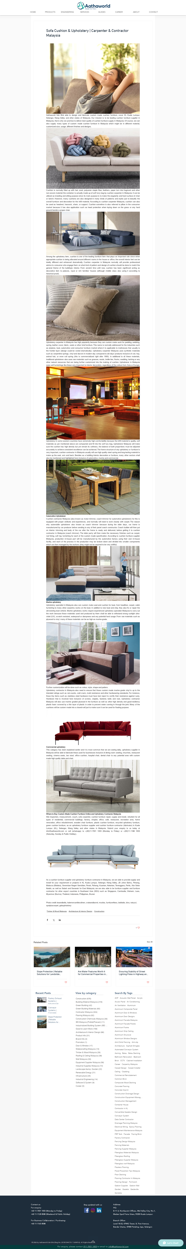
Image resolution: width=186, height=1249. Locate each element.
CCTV (122, 1061)
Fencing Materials (122, 1145)
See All (149, 942)
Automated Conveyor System (126, 1049)
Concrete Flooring (122, 1086)
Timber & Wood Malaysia (57, 911)
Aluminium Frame (122, 1027)
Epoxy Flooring (135, 1127)
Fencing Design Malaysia (125, 1141)
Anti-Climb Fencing (122, 1042)
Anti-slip (135, 1042)
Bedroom (137, 1057)
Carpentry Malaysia (130, 1064)
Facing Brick (136, 1134)
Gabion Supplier (121, 1186)
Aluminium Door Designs (125, 1016)
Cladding (125, 1072)
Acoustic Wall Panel (128, 998)
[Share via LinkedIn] (60, 920)
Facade (127, 1134)
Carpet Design (121, 1068)
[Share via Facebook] (47, 920)
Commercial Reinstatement (126, 1075)
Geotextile (134, 1189)
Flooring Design (121, 1182)
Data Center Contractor (124, 1119)
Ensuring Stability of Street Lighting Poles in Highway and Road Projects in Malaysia (133, 973)
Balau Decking (134, 1053)
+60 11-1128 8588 (38, 1214)
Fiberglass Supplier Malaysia (126, 1160)
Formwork (133, 1182)
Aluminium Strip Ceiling (124, 1031)
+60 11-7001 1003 (38, 1211)
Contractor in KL (121, 1108)
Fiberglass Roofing (122, 1156)
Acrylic (140, 998)
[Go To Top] (93, 1241)
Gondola (118, 1193)
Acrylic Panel (120, 1002)
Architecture (120, 1046)
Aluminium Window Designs (126, 1038)
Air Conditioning (133, 1002)
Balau (124, 1053)
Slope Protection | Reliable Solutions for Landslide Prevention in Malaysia (49, 973)
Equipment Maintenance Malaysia (128, 1130)
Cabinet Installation (134, 1061)
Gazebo (125, 1189)
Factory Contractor (122, 1138)
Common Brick (121, 1079)
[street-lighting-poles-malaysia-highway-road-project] (134, 957)
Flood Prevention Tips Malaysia (127, 1171)
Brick (117, 1061)
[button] (50, 12)
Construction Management (125, 1101)
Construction (99, 911)
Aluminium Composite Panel (126, 1009)
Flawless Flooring (122, 1167)
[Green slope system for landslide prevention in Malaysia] (52, 957)
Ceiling (117, 1072)
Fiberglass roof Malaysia (125, 1164)
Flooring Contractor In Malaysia (127, 1178)
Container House (121, 1105)
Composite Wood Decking (125, 1083)
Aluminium (131, 1005)
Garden (118, 1189)
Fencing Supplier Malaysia (125, 1149)
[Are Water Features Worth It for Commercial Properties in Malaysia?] (93, 957)
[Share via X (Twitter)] (53, 920)
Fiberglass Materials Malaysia (127, 1152)
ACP (116, 998)
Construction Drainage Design (127, 1094)
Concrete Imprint (121, 1090)
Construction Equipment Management (129, 1097)
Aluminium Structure (123, 1035)
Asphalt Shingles (133, 1046)
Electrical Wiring (121, 1127)
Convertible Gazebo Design (126, 1112)
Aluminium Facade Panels (125, 1024)
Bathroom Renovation (123, 1057)
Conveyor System (122, 1116)
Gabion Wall (134, 1186)
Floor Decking (120, 1175)
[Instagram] (92, 1210)
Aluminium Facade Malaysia (126, 1020)
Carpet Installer (134, 1068)
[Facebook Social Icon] (86, 1210)
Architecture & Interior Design (80, 911)
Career (117, 1064)
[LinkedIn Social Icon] (99, 1210)
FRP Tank (118, 1134)
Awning (118, 1053)
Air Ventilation (120, 1005)
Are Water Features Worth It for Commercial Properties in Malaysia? (92, 973)
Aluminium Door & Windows (126, 1013)
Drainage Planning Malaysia (126, 1123)
